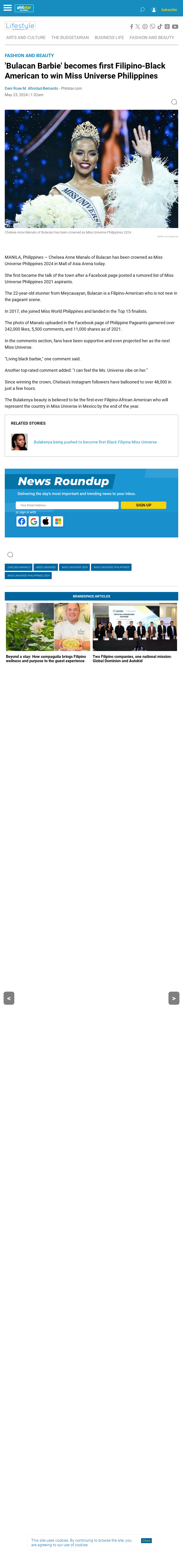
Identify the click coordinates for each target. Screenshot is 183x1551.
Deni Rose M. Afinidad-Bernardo (31, 88)
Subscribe (169, 10)
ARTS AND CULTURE (26, 37)
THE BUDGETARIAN (70, 37)
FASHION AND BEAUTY (152, 37)
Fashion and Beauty (29, 55)
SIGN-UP (143, 505)
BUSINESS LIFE (109, 37)
